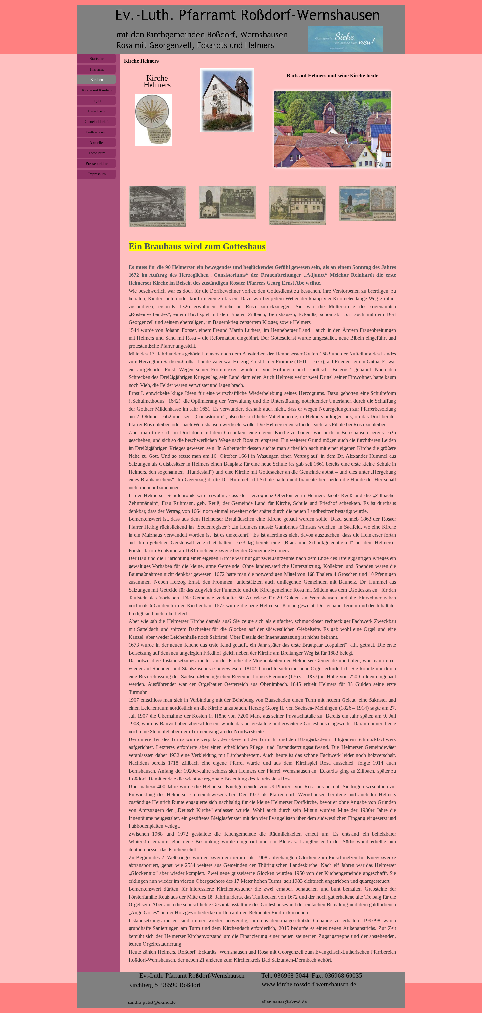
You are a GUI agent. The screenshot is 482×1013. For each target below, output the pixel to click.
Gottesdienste (96, 132)
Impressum (97, 174)
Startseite (97, 58)
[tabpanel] (157, 107)
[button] (153, 120)
